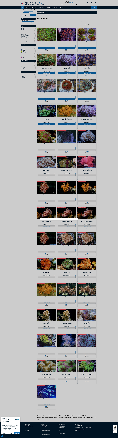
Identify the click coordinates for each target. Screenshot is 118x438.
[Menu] (116, 425)
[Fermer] (77, 217)
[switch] (115, 432)
